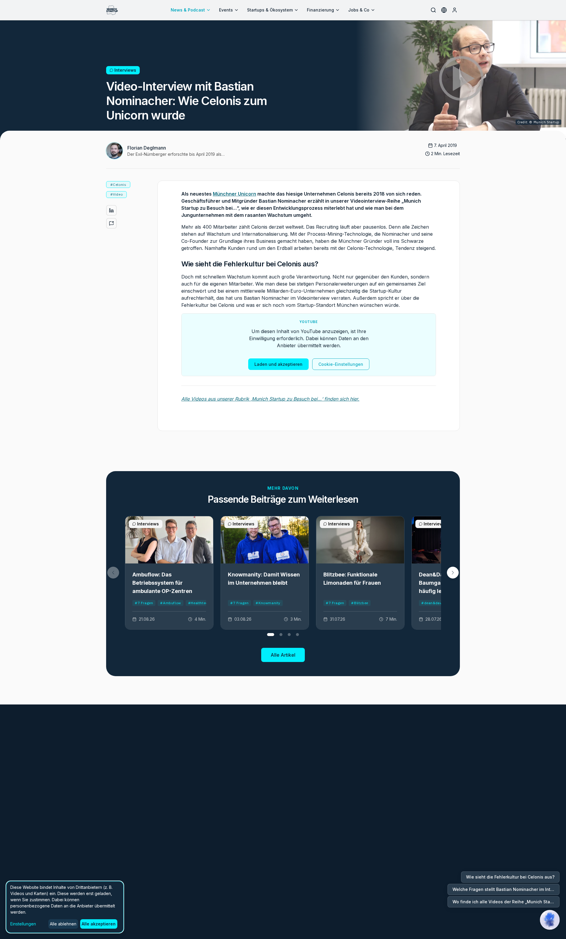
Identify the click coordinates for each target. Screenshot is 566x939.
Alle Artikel (283, 655)
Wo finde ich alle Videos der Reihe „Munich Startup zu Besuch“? (506, 901)
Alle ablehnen (63, 923)
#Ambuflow (170, 603)
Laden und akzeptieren (278, 364)
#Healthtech (199, 603)
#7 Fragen (144, 603)
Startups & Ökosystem (270, 9)
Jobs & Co (358, 9)
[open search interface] (433, 10)
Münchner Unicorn (234, 194)
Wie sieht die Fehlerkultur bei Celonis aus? (510, 876)
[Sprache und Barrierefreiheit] (444, 10)
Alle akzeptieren (99, 923)
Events (226, 9)
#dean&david (433, 603)
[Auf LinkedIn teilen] (111, 210)
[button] (453, 573)
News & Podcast (188, 9)
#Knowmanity (268, 603)
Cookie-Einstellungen (340, 364)
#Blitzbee (359, 603)
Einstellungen (23, 923)
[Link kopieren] (111, 223)
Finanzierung (320, 9)
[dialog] (65, 907)
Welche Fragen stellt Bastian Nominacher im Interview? (506, 889)
